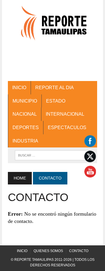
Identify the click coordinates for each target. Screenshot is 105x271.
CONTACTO (78, 251)
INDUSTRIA (25, 140)
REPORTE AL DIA (54, 87)
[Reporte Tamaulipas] (52, 26)
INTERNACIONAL (65, 114)
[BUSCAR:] (52, 154)
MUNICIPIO (25, 100)
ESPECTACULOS (67, 127)
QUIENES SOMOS (48, 251)
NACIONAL (25, 114)
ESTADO (55, 100)
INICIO (19, 87)
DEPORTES (26, 127)
